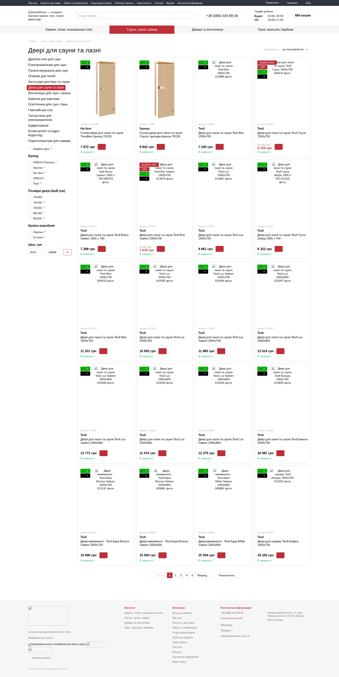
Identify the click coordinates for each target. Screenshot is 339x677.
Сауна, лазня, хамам (142, 29)
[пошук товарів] (189, 16)
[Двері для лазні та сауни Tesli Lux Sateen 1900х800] (223, 396)
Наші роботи (144, 3)
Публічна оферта (124, 3)
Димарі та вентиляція (207, 29)
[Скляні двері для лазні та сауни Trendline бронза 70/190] (105, 89)
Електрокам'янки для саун (47, 65)
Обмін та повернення (76, 3)
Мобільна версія (41, 658)
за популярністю (293, 49)
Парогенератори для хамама (49, 141)
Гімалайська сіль (40, 110)
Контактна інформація (190, 3)
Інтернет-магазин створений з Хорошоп (48, 669)
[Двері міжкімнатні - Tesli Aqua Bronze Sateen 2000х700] (105, 498)
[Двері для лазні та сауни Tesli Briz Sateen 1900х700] (164, 192)
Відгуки (170, 3)
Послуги (158, 3)
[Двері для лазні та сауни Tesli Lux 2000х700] (164, 294)
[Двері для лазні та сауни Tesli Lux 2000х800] (282, 294)
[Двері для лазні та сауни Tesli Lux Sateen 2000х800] (105, 396)
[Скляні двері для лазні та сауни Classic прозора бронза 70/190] (164, 89)
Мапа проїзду (275, 620)
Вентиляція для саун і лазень (49, 93)
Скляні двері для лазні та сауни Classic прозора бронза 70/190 (160, 134)
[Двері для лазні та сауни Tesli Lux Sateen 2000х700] (223, 294)
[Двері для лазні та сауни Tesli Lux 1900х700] (223, 192)
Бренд (33, 156)
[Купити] (102, 147)
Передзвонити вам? (232, 618)
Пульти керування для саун (48, 70)
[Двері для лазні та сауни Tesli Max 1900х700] (105, 294)
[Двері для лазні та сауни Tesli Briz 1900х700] (223, 89)
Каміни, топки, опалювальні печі (69, 29)
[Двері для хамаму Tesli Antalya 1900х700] (282, 498)
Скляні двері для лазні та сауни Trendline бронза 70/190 (101, 134)
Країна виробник (41, 225)
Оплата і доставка (50, 3)
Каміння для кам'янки (43, 98)
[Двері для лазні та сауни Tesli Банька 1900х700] (282, 396)
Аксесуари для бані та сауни (49, 81)
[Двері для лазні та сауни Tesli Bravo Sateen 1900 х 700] (105, 192)
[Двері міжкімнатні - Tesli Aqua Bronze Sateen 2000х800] (164, 498)
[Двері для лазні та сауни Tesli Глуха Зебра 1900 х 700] (282, 192)
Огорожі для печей (41, 76)
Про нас (32, 3)
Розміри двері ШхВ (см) (46, 191)
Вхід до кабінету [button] (182, 612)
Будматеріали (38, 125)
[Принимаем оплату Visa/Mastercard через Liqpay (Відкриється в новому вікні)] (57, 644)
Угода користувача (101, 3)
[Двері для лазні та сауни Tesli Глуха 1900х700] (282, 89)
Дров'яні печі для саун (44, 59)
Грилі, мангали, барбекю (275, 29)
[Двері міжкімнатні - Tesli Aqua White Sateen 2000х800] (223, 498)
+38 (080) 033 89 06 (222, 15)
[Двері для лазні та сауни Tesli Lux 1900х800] (164, 396)
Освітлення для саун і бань (48, 104)
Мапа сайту (179, 661)
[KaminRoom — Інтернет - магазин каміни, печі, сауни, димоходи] (47, 615)
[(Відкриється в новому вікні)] (95, 644)
